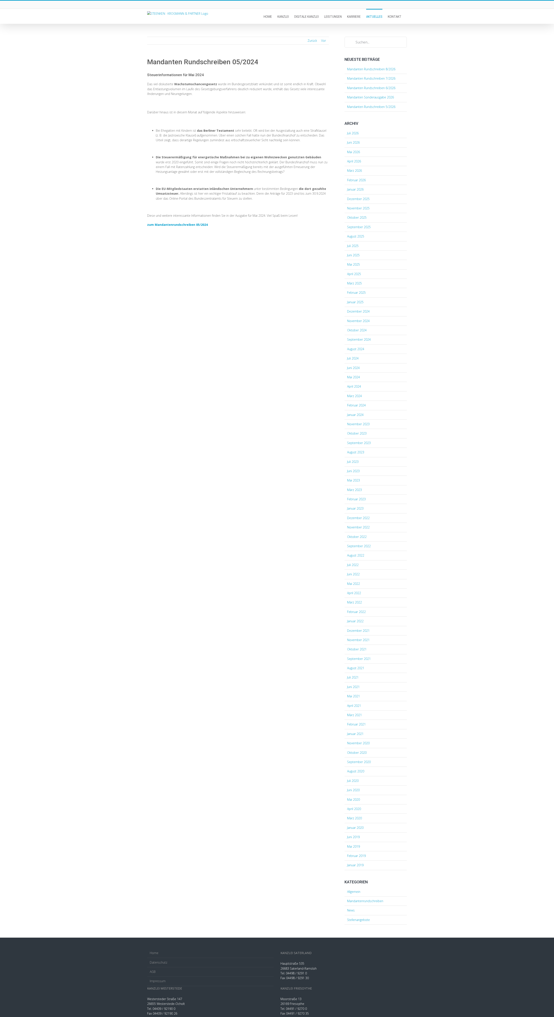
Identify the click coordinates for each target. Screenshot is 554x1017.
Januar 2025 (355, 302)
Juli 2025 (353, 246)
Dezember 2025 (358, 199)
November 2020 (358, 743)
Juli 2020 (353, 781)
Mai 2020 (353, 799)
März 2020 (354, 818)
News (351, 910)
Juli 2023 (353, 462)
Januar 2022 (355, 621)
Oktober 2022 (357, 537)
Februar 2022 (356, 612)
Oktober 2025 (357, 217)
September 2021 (359, 659)
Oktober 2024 (357, 330)
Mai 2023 (353, 480)
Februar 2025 (356, 292)
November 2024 (358, 321)
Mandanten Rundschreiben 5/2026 (371, 107)
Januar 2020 (355, 828)
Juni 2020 (353, 790)
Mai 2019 (353, 846)
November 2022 (358, 527)
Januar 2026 (355, 189)
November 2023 (358, 424)
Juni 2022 (353, 574)
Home (154, 953)
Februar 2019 (356, 856)
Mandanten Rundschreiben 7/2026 (371, 78)
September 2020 (359, 762)
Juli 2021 (353, 677)
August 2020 (355, 771)
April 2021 (354, 706)
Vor (323, 40)
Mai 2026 (353, 152)
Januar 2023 (355, 508)
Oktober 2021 (357, 649)
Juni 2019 (353, 837)
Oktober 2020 (357, 753)
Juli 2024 (353, 358)
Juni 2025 (353, 255)
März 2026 (354, 170)
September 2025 (359, 227)
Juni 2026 (353, 142)
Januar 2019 (355, 865)
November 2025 (358, 208)
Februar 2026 (356, 180)
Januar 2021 (355, 734)
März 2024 (354, 396)
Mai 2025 (353, 264)
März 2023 (354, 490)
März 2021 (354, 715)
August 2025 (355, 236)
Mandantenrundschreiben (365, 901)
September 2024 (359, 339)
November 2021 (358, 640)
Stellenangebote (358, 920)
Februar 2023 (356, 499)
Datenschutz (158, 962)
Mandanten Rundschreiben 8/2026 (371, 69)
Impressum (158, 981)
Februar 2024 (356, 405)
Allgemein (353, 892)
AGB (153, 972)
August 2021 (355, 668)
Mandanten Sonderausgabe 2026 (370, 97)
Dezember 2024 (358, 311)
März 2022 (354, 602)
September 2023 (359, 443)
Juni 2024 (353, 368)
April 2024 (354, 386)
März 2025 (354, 283)
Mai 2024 (353, 377)
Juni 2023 (353, 471)
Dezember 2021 (358, 631)
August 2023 (355, 452)
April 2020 (354, 809)
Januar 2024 (355, 415)
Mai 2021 (353, 696)
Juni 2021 (353, 687)
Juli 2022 (353, 565)
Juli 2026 (353, 133)
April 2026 (354, 161)
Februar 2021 (356, 724)
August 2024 (355, 349)
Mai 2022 (353, 584)
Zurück (312, 40)
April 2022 (354, 593)
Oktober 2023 (357, 433)
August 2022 (355, 555)
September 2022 (359, 546)
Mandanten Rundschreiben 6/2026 (371, 88)
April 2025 (354, 274)
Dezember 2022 (358, 518)
